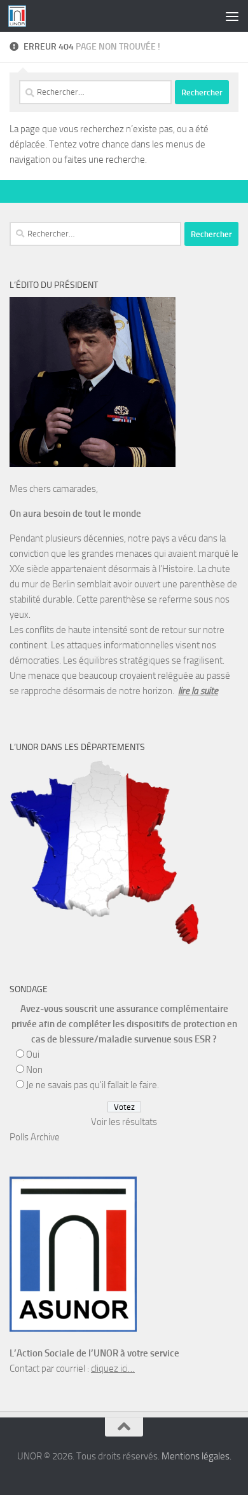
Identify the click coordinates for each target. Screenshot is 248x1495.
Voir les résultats (124, 1122)
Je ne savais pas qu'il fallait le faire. (92, 1085)
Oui (32, 1054)
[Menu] (232, 16)
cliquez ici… (113, 1368)
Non (34, 1069)
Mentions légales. (196, 1456)
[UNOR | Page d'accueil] (20, 16)
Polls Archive (35, 1137)
